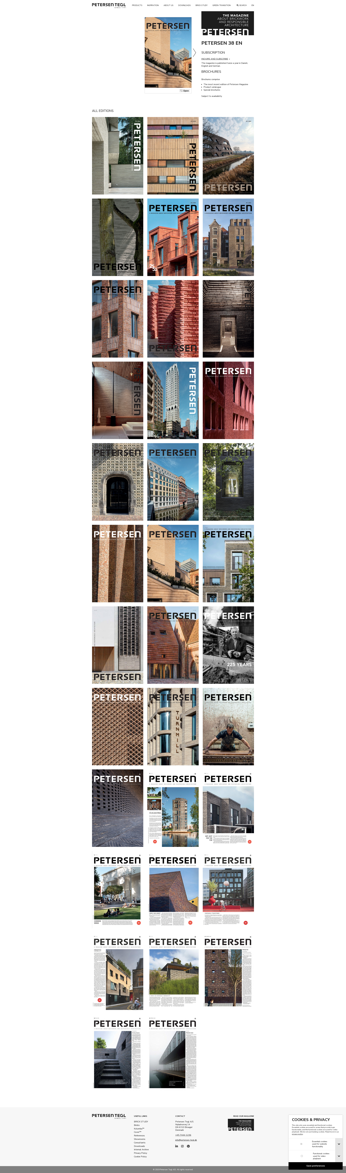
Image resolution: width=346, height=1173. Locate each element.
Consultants (139, 1142)
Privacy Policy (140, 1153)
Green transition (221, 5)
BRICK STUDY (141, 1121)
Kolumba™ (139, 1128)
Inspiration (153, 5)
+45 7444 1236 (183, 1135)
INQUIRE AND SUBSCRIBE (214, 58)
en (253, 5)
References (139, 1135)
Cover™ (137, 1132)
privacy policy (297, 1134)
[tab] (339, 1144)
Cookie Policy (140, 1156)
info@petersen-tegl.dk (186, 1140)
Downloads (184, 5)
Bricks (137, 1125)
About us (168, 5)
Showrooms (139, 1139)
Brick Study (202, 5)
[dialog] (316, 1142)
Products (137, 5)
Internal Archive (141, 1149)
